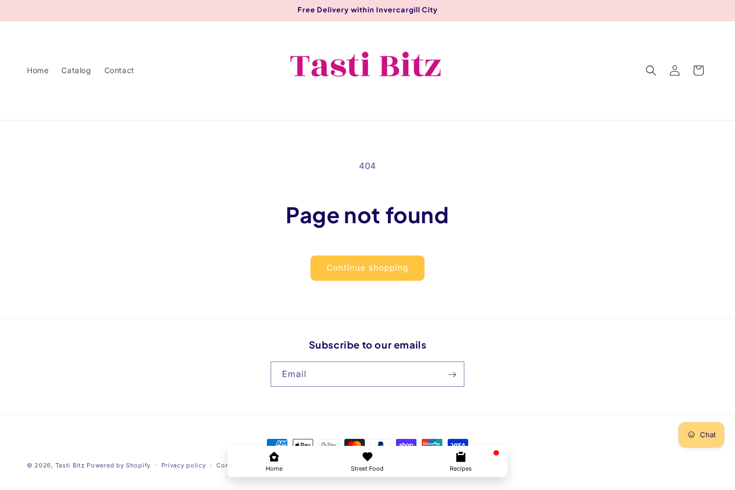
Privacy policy (183, 464)
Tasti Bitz (70, 465)
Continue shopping (367, 267)
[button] (651, 70)
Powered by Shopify (119, 465)
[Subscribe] (452, 374)
